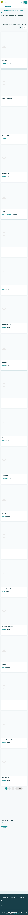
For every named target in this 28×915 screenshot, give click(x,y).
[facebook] (1, 901)
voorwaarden (4, 897)
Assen (2, 822)
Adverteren (21, 897)
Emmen (3, 824)
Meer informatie (15, 913)
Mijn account (9, 6)
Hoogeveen (4, 827)
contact (13, 897)
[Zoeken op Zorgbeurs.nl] (21, 2)
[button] (25, 2)
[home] (1, 10)
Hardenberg (4, 826)
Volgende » (19, 788)
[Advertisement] (14, 804)
